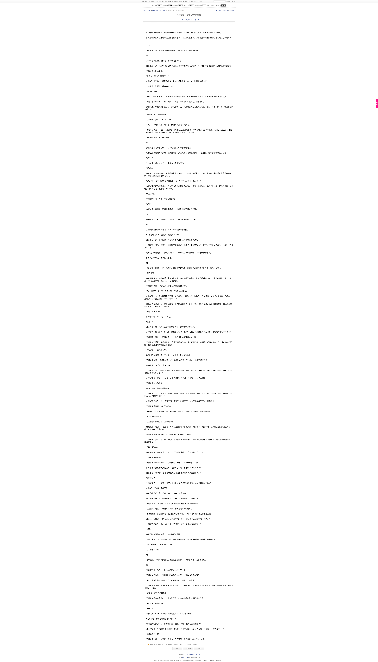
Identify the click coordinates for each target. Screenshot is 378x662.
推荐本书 (225, 10)
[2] (185, 654)
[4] (188, 654)
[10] (199, 654)
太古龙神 (162, 10)
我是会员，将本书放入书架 (175, 644)
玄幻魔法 (147, 1)
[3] (187, 654)
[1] (184, 654)
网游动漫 (176, 1)
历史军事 (164, 1)
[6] (192, 654)
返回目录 (189, 20)
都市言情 (159, 1)
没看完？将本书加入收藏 (156, 644)
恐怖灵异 (187, 1)
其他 (197, 1)
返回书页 (232, 10)
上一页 (181, 20)
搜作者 (233, 1)
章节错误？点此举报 (192, 644)
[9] (196, 654)
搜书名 (228, 1)
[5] (190, 654)
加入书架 (218, 10)
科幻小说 (181, 1)
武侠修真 (153, 1)
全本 (201, 1)
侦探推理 (170, 1)
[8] (195, 654)
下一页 (197, 20)
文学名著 (193, 1)
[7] (193, 654)
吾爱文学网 (146, 10)
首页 (143, 1)
